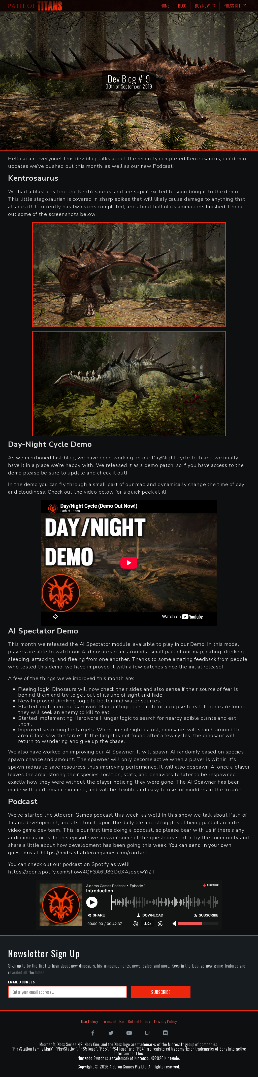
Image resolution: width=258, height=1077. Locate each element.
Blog (182, 6)
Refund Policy (139, 1021)
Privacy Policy (165, 1021)
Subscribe (160, 992)
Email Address (21, 982)
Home (165, 6)
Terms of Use (113, 1021)
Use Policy (89, 1021)
